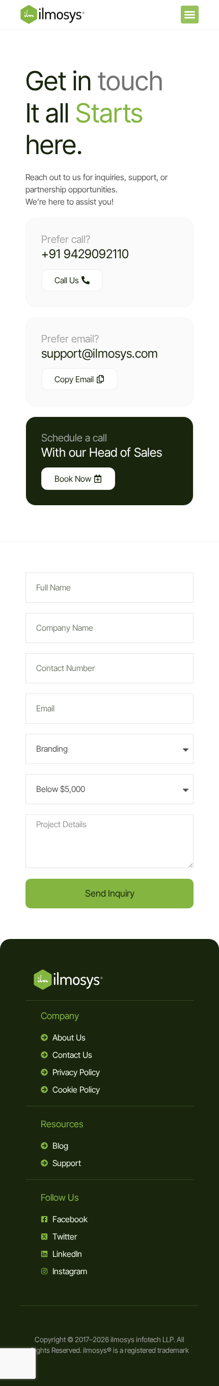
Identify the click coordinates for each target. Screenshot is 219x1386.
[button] (190, 14)
